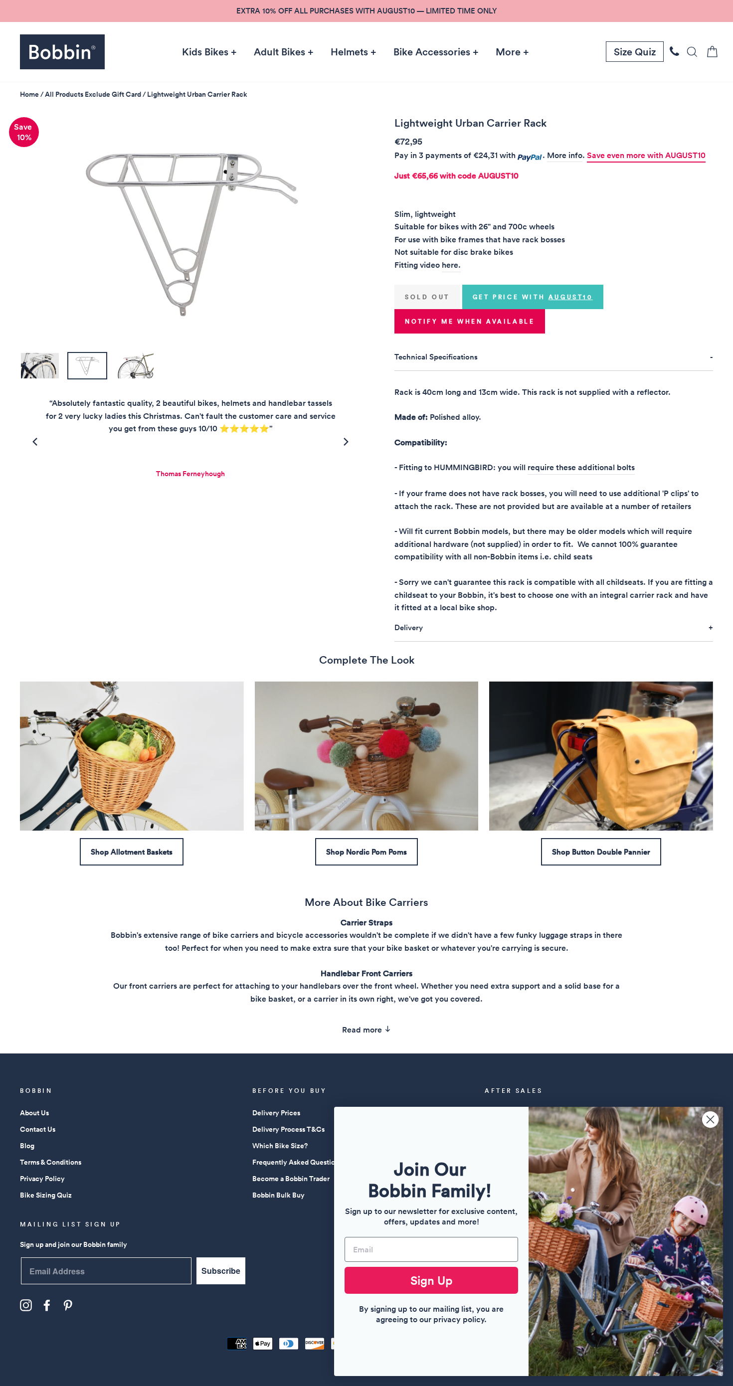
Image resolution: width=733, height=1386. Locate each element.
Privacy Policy (42, 1179)
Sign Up (431, 1280)
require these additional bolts (581, 467)
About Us (34, 1113)
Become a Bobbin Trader (291, 1179)
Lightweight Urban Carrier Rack (197, 94)
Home (29, 94)
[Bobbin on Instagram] (26, 1305)
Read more (363, 1030)
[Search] (689, 51)
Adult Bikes (279, 52)
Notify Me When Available (470, 321)
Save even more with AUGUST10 (646, 155)
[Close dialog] (710, 1119)
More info (564, 155)
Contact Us (37, 1129)
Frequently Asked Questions (297, 1162)
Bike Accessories (431, 52)
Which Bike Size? (280, 1146)
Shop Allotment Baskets (132, 852)
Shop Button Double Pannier (601, 852)
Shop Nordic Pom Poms (366, 852)
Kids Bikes (205, 52)
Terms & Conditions (50, 1162)
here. (451, 265)
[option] (366, 11)
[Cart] (709, 51)
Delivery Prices (276, 1113)
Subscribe (220, 1270)
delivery (408, 627)
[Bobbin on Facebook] (47, 1305)
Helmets (349, 52)
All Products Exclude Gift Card (93, 94)
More (508, 52)
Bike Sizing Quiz (46, 1195)
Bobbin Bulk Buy (278, 1195)
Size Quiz (635, 52)
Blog (27, 1146)
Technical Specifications (436, 356)
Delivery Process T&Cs (288, 1129)
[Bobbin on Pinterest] (68, 1305)
